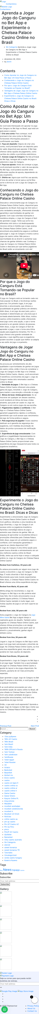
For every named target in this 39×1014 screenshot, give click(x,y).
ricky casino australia (13, 840)
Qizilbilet (7, 834)
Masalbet (8, 803)
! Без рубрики (10, 736)
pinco (6, 829)
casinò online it (10, 791)
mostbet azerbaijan (12, 806)
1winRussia (8, 757)
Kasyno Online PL (11, 798)
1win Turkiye (9, 752)
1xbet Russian (9, 762)
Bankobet (8, 770)
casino (7, 780)
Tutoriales (8, 853)
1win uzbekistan (10, 754)
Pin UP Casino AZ (11, 824)
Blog (1, 870)
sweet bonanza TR (12, 850)
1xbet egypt (9, 760)
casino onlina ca (11, 785)
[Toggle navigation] (7, 1)
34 (5, 765)
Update (22, 870)
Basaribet (8, 773)
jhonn (9, 62)
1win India (8, 747)
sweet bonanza (10, 847)
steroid (7, 845)
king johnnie (9, 801)
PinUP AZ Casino (11, 832)
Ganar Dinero (9, 796)
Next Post (35, 726)
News (7, 870)
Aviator (7, 767)
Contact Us (32, 1011)
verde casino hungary (13, 858)
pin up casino (9, 822)
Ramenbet (8, 837)
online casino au (11, 819)
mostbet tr (8, 811)
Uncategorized (10, 855)
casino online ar (10, 788)
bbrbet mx (8, 775)
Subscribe (5, 884)
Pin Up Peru (9, 827)
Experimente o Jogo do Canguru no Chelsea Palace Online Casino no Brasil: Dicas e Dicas (20, 98)
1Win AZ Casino (10, 739)
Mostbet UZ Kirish (11, 814)
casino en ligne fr (11, 783)
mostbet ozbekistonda (13, 809)
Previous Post (5, 726)
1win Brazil (8, 744)
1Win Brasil (8, 742)
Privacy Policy (33, 1006)
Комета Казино (10, 860)
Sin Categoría (11, 47)
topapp (16, 870)
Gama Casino (9, 793)
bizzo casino (9, 778)
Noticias (7, 816)
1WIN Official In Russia (13, 749)
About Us (31, 1008)
